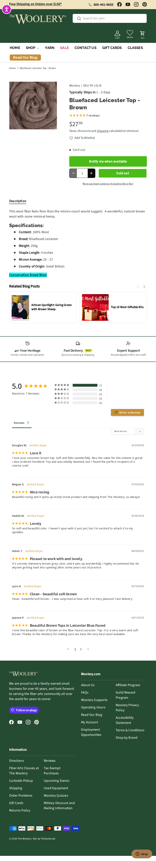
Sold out (122, 173)
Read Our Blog (91, 714)
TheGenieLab (48, 838)
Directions (16, 760)
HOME (15, 48)
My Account (89, 722)
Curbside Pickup (21, 780)
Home (12, 68)
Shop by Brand (126, 737)
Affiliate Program (128, 685)
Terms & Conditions (130, 730)
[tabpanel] (78, 243)
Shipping (15, 788)
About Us (88, 685)
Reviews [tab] (19, 423)
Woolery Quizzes (56, 795)
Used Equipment (56, 788)
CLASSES (135, 48)
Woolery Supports (94, 700)
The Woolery (24, 838)
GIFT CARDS (112, 48)
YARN (49, 48)
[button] (142, 34)
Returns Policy (19, 810)
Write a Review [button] (129, 412)
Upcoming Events (56, 780)
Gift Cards (16, 803)
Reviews (50, 760)
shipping (102, 131)
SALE (64, 48)
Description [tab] (17, 201)
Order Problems (21, 795)
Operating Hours (93, 707)
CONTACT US (85, 48)
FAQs (84, 692)
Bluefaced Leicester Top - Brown (38, 68)
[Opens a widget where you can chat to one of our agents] (141, 854)
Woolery (74, 85)
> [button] (88, 649)
